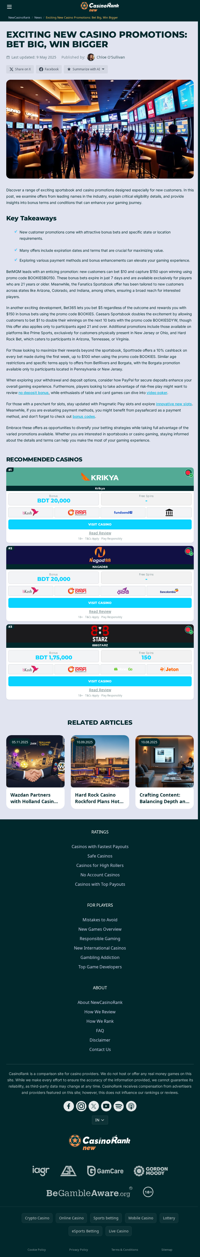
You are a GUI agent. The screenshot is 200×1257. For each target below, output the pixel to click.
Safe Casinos (100, 856)
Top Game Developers (100, 967)
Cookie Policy (37, 1250)
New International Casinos (100, 948)
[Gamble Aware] (90, 1192)
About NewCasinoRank (100, 1002)
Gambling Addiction (100, 957)
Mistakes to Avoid (100, 920)
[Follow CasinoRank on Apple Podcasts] (131, 1106)
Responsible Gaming (100, 938)
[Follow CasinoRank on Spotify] (119, 1106)
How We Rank (100, 1021)
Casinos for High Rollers (100, 865)
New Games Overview (100, 929)
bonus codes (84, 416)
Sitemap (166, 1250)
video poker (157, 392)
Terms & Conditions (124, 1250)
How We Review (100, 1012)
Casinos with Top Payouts (100, 884)
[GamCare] (105, 1171)
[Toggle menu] (9, 7)
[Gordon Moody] (151, 1171)
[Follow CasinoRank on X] (94, 1106)
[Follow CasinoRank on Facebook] (69, 1106)
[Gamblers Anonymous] (68, 1171)
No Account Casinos (100, 875)
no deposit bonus (33, 392)
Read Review (100, 532)
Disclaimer (100, 1040)
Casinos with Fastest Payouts (100, 846)
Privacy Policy (78, 1250)
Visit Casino (100, 524)
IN (97, 1119)
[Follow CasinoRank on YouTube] (106, 1106)
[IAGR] (41, 1171)
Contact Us (100, 1049)
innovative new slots (174, 404)
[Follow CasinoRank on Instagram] (81, 1106)
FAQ (100, 1030)
